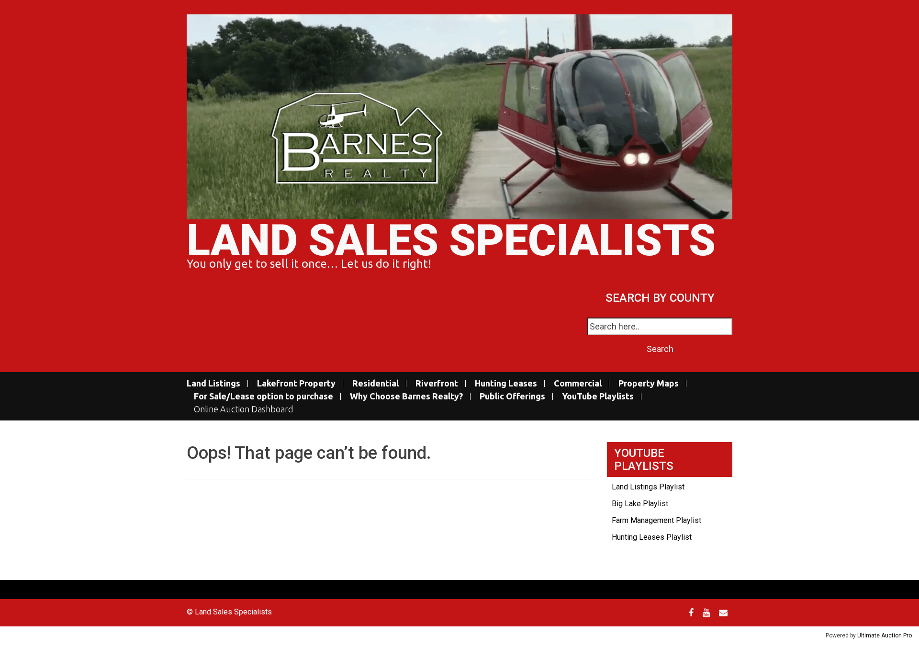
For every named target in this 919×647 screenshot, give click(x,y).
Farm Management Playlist (656, 520)
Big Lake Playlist (640, 503)
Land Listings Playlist (648, 486)
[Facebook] (692, 612)
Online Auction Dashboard (243, 409)
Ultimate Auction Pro (884, 635)
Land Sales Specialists (451, 241)
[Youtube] (707, 612)
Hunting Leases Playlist (652, 537)
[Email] (724, 612)
